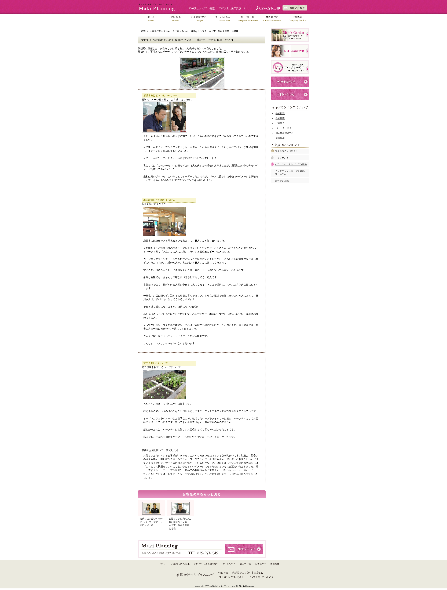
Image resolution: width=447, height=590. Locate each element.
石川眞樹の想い (199, 18)
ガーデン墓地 (282, 180)
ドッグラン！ (282, 157)
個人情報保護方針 (285, 133)
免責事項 (280, 138)
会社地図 (280, 118)
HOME (143, 31)
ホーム (150, 18)
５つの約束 (174, 18)
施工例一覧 (248, 18)
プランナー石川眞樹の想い (206, 563)
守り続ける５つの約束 (180, 563)
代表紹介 (280, 123)
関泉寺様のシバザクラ (286, 151)
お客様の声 (272, 18)
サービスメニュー (223, 18)
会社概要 (297, 18)
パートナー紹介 (283, 128)
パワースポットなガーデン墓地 (291, 164)
